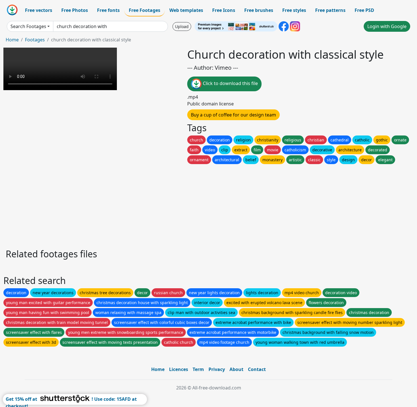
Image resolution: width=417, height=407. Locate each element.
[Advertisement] (175, 205)
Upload (182, 26)
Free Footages (144, 10)
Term (198, 369)
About (236, 369)
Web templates (186, 10)
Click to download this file (230, 83)
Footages (35, 40)
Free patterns (330, 10)
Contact (257, 369)
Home (12, 40)
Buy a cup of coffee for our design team (233, 115)
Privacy (216, 369)
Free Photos (74, 10)
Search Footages (28, 26)
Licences (178, 369)
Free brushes (258, 10)
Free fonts (108, 10)
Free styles (294, 10)
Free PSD (364, 10)
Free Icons (223, 10)
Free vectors (38, 10)
